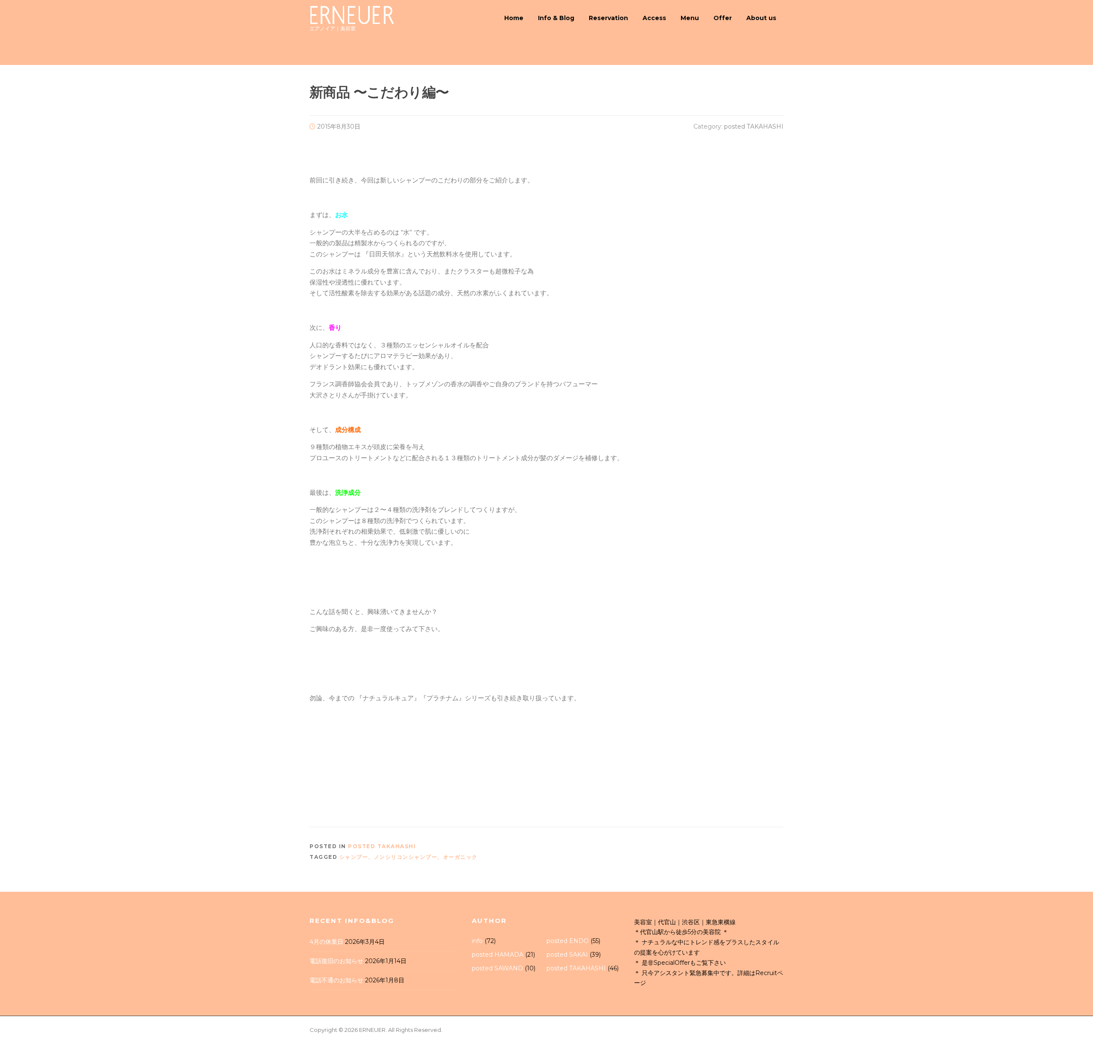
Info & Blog (556, 18)
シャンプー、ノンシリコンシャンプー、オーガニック (408, 857)
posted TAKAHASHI (753, 126)
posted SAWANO (497, 968)
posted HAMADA (497, 954)
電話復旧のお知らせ (336, 961)
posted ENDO (567, 941)
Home (513, 18)
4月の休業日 (326, 942)
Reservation (608, 18)
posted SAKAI (567, 954)
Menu (690, 18)
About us (761, 18)
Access (654, 18)
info (477, 941)
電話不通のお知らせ (336, 980)
